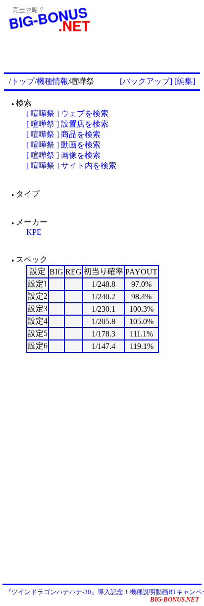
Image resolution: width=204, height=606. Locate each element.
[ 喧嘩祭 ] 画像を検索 (63, 155)
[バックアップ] (146, 81)
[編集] (184, 81)
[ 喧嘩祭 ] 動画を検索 (63, 144)
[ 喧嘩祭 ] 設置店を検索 (67, 124)
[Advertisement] (102, 467)
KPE (34, 232)
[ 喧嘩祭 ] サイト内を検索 (71, 165)
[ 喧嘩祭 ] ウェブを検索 (67, 113)
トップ (23, 81)
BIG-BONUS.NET (174, 599)
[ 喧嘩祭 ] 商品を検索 (63, 134)
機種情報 (52, 81)
